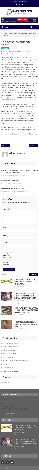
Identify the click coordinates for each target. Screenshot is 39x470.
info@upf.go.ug (9, 413)
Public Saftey (7, 357)
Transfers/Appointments (10, 371)
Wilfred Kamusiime (20, 51)
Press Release (7, 353)
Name (5, 227)
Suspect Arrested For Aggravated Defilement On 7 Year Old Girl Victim (6, 146)
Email (5, 235)
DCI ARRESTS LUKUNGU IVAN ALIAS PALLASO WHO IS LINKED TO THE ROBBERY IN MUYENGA (19, 172)
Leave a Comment (7, 54)
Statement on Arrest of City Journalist (12, 188)
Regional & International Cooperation (14, 360)
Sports (5, 364)
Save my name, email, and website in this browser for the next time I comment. (7, 259)
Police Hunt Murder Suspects (10, 180)
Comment (6, 209)
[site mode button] (33, 27)
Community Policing (9, 343)
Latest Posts (5, 48)
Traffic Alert (6, 367)
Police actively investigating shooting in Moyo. (34, 146)
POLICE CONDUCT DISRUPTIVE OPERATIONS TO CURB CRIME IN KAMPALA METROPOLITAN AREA (25, 296)
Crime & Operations (9, 347)
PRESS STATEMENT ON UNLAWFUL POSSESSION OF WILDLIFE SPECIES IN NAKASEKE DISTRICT (26, 310)
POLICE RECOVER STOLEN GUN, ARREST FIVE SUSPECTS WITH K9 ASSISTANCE (25, 324)
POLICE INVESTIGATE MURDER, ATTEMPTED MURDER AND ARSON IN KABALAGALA (25, 282)
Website (5, 243)
